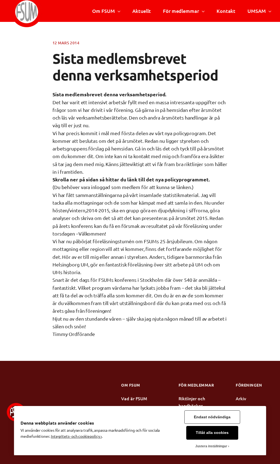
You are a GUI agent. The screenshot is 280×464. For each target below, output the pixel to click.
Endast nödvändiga (212, 417)
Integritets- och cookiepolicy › (76, 436)
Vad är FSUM (134, 398)
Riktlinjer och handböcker (192, 401)
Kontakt (226, 11)
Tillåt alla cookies (212, 433)
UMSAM (256, 11)
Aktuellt (141, 11)
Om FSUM (103, 11)
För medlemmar (181, 11)
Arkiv (241, 398)
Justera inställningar (211, 446)
